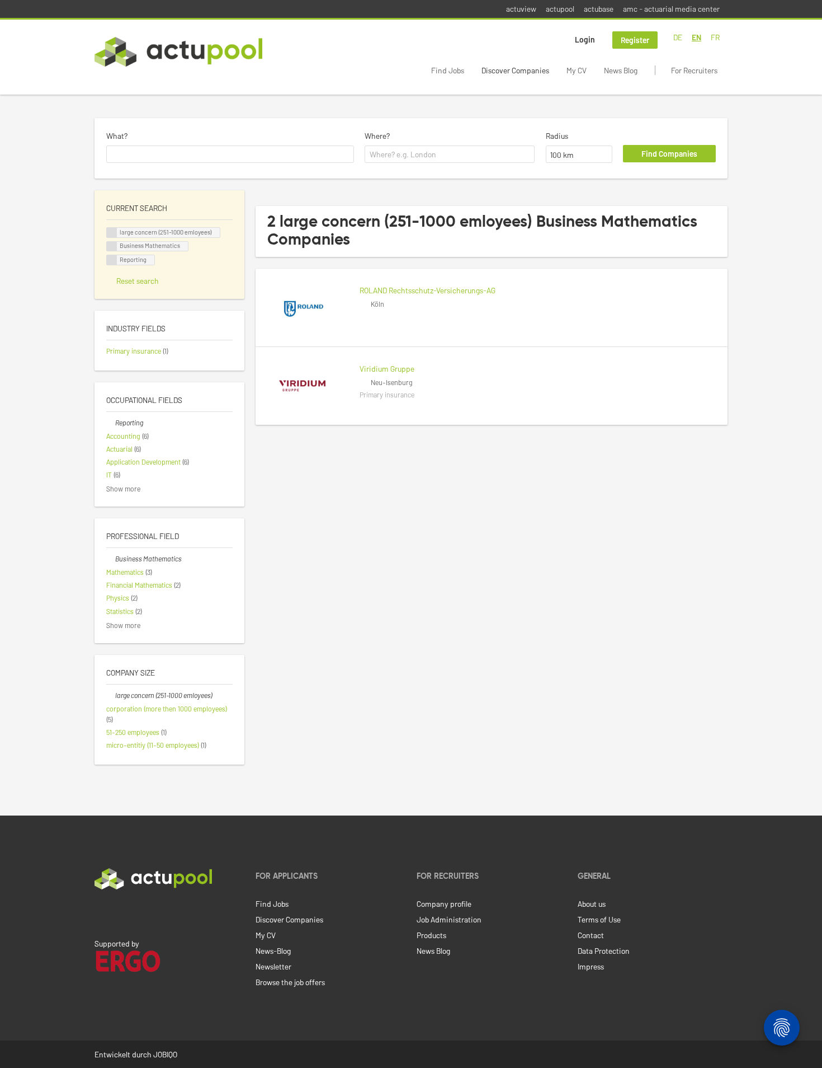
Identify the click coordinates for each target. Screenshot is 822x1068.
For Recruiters (694, 70)
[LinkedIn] (101, 912)
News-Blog (273, 950)
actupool (560, 8)
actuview (521, 8)
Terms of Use (599, 919)
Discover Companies (515, 70)
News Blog (620, 70)
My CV (576, 70)
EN (696, 37)
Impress (591, 966)
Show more (123, 488)
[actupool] (178, 52)
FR (715, 37)
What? (116, 135)
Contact (591, 935)
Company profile (444, 903)
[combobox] (230, 154)
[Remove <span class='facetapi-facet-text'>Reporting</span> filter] (112, 260)
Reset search (137, 280)
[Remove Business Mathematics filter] (110, 558)
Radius (557, 135)
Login (585, 39)
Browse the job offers (290, 982)
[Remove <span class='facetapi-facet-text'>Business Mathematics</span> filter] (112, 246)
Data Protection (604, 950)
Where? (377, 135)
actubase (598, 8)
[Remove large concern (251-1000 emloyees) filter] (110, 695)
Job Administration (449, 919)
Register (635, 40)
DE (677, 37)
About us (592, 903)
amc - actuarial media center (671, 8)
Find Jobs (447, 70)
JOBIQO (165, 1054)
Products (431, 935)
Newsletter (273, 966)
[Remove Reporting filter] (110, 422)
